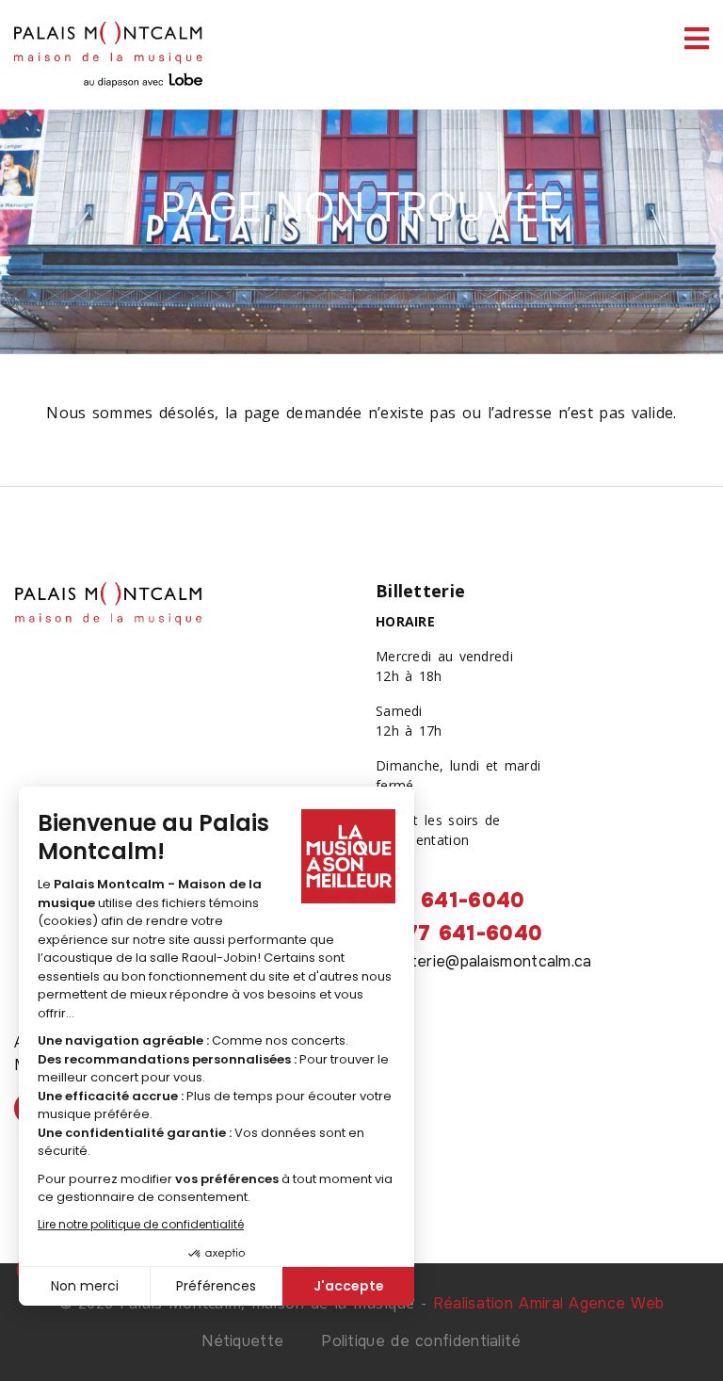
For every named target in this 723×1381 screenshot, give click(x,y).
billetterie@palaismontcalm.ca (484, 961)
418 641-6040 (450, 900)
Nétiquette (242, 1341)
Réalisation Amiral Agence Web (549, 1303)
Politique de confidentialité (421, 1341)
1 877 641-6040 (459, 933)
